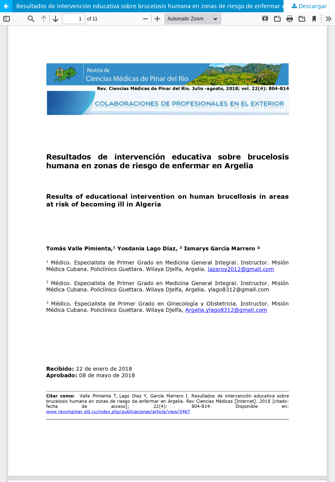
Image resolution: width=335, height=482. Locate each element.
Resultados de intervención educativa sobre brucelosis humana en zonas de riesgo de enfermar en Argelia (163, 6)
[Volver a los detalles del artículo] (6, 6)
